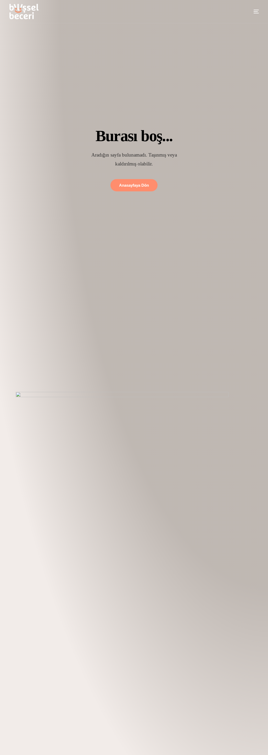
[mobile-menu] (251, 11)
